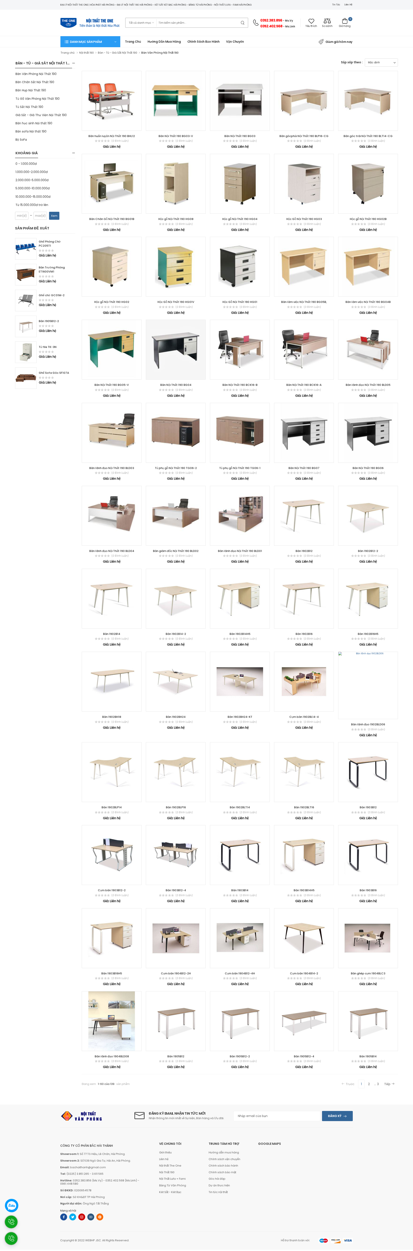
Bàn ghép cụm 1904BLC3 (368, 973)
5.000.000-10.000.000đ (32, 188)
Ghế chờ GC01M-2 (52, 295)
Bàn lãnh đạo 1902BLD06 (368, 724)
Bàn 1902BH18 (111, 717)
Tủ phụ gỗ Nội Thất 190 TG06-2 (176, 468)
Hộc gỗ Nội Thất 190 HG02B (368, 219)
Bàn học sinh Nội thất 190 (33, 123)
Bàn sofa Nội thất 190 (30, 131)
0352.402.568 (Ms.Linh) (121, 1180)
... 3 (376, 1084)
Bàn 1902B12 (304, 551)
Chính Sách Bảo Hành (203, 41)
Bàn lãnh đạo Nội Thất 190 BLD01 (240, 551)
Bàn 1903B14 (239, 890)
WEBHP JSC (93, 1240)
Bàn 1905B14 (368, 1056)
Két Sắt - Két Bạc (170, 1192)
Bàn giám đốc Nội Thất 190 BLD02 (176, 551)
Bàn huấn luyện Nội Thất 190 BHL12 (111, 136)
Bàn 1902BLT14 (240, 807)
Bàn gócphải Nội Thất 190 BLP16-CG (303, 136)
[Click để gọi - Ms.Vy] (14, 1240)
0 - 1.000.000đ (26, 164)
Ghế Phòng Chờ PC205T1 (50, 244)
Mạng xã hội (68, 1211)
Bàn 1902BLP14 (112, 807)
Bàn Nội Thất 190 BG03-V (176, 136)
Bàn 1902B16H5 (368, 634)
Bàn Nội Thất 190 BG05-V (111, 385)
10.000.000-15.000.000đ (32, 197)
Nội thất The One (170, 1166)
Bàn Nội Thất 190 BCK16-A (304, 385)
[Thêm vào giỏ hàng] (100, 125)
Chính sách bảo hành (223, 1166)
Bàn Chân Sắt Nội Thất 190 (34, 82)
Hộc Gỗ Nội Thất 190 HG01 (239, 302)
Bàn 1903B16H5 (111, 973)
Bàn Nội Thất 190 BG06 (368, 468)
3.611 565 (97, 1174)
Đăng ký (334, 1116)
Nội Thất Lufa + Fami (172, 1179)
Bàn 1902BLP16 (176, 807)
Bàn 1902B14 (111, 634)
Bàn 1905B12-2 (49, 321)
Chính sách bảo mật (222, 1172)
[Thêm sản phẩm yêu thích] (108, 125)
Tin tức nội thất (218, 1192)
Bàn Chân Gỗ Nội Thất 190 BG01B (111, 219)
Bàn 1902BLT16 (304, 807)
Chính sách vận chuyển (224, 1159)
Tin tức (336, 4)
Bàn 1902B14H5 (240, 634)
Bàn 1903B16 (368, 890)
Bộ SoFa (21, 139)
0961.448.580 (69, 1184)
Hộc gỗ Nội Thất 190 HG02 (111, 302)
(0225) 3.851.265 (77, 1174)
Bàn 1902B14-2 (176, 634)
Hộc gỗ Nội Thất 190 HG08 (175, 219)
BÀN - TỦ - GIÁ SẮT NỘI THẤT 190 (43, 63)
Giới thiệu (165, 1152)
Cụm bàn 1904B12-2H (176, 973)
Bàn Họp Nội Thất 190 (30, 90)
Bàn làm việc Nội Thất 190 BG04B (368, 302)
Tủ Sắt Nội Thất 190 (29, 107)
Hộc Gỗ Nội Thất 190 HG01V (175, 302)
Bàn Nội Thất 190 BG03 (239, 136)
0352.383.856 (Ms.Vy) (88, 1180)
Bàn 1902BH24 (176, 717)
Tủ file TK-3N (48, 347)
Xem (54, 216)
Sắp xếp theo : (352, 62)
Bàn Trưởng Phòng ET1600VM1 (52, 269)
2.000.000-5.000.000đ (31, 180)
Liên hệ (348, 4)
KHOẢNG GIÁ (26, 153)
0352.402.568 (271, 26)
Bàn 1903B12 (368, 807)
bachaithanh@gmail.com (88, 1167)
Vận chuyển (235, 41)
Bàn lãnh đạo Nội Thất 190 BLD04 (111, 551)
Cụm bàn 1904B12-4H (240, 973)
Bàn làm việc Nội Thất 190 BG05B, (304, 302)
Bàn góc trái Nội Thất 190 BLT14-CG (368, 136)
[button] (90, 41)
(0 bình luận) (120, 141)
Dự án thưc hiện (219, 1185)
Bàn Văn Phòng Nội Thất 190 (36, 74)
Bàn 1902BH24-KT (240, 717)
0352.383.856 (271, 20)
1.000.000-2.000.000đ (31, 172)
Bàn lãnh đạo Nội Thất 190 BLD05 (368, 385)
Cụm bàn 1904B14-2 (304, 973)
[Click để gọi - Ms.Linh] (14, 1224)
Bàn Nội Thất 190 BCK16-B (239, 385)
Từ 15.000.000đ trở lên (31, 205)
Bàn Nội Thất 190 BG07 (303, 468)
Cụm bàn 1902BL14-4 (304, 717)
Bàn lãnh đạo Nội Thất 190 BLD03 (111, 468)
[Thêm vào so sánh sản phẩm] (123, 125)
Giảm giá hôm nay (338, 42)
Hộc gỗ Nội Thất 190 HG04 (239, 219)
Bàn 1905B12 (175, 1056)
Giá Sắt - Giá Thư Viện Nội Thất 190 (41, 115)
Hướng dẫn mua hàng (164, 41)
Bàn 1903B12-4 (176, 890)
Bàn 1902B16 (304, 634)
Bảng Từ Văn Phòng (172, 1185)
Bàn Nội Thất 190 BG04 (175, 385)
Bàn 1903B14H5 (304, 890)
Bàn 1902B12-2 (368, 551)
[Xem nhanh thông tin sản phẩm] (115, 125)
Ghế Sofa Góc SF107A (54, 373)
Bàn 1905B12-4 (304, 1056)
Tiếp (387, 1084)
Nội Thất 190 (166, 1172)
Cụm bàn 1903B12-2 (112, 890)
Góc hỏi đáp (217, 1179)
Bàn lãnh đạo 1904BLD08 (112, 1056)
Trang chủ (133, 41)
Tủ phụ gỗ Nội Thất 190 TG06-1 (239, 468)
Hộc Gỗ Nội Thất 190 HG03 (304, 219)
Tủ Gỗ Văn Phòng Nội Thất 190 (37, 99)
